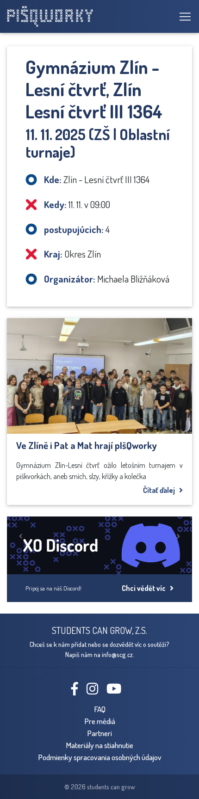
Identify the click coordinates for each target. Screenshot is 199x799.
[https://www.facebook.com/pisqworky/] (78, 691)
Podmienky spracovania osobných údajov (100, 757)
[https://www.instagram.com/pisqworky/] (96, 691)
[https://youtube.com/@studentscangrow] (117, 691)
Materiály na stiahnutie (99, 745)
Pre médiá (99, 721)
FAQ (100, 709)
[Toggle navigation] (182, 16)
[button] (21, 536)
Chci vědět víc (146, 588)
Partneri (99, 733)
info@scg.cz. (118, 654)
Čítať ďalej (161, 490)
